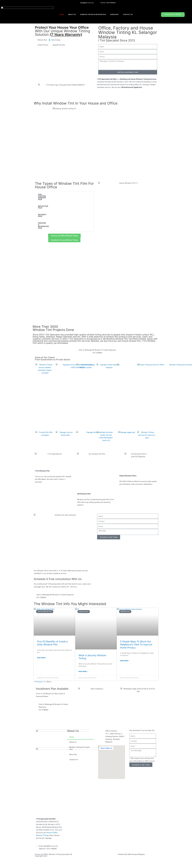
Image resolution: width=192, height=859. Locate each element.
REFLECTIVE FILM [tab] (43, 207)
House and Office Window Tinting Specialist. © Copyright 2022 (53, 855)
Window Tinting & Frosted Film (93, 14)
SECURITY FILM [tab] (42, 215)
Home (61, 14)
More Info (114, 14)
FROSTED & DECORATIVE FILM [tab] (43, 225)
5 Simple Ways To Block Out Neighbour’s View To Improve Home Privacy (136, 644)
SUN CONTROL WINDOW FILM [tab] (42, 196)
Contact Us (128, 14)
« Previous (38, 682)
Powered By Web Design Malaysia (131, 854)
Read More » (41, 658)
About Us (72, 14)
